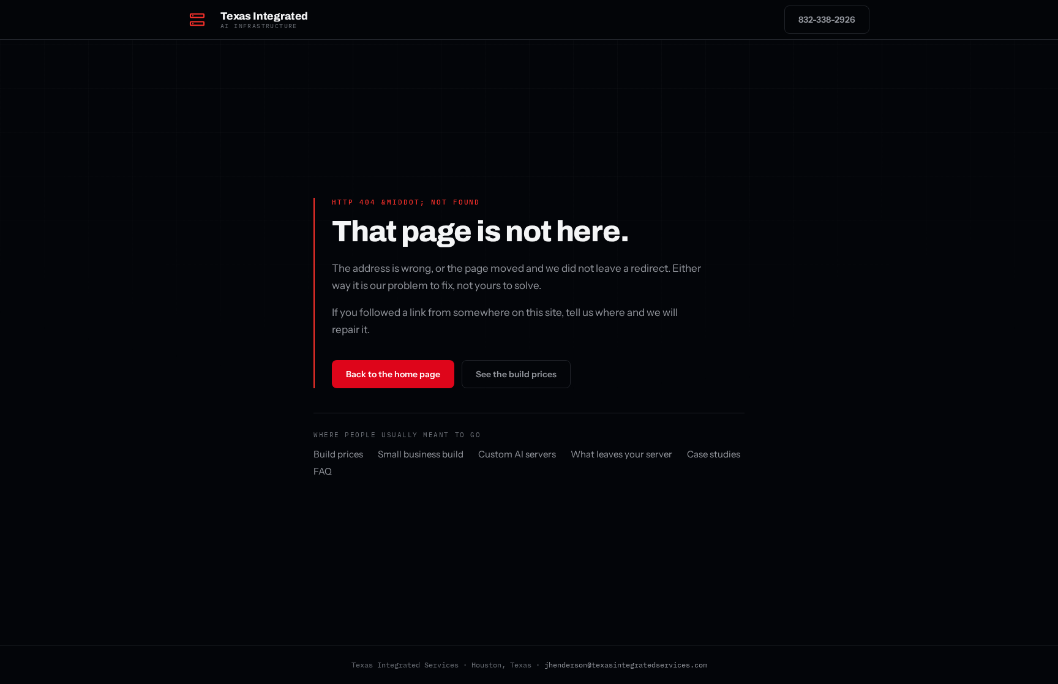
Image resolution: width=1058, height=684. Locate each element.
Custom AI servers (517, 454)
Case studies (713, 454)
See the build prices (516, 374)
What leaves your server (621, 454)
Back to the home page (393, 374)
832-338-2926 (826, 19)
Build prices (338, 454)
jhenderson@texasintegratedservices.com (625, 664)
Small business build (420, 454)
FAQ (322, 471)
